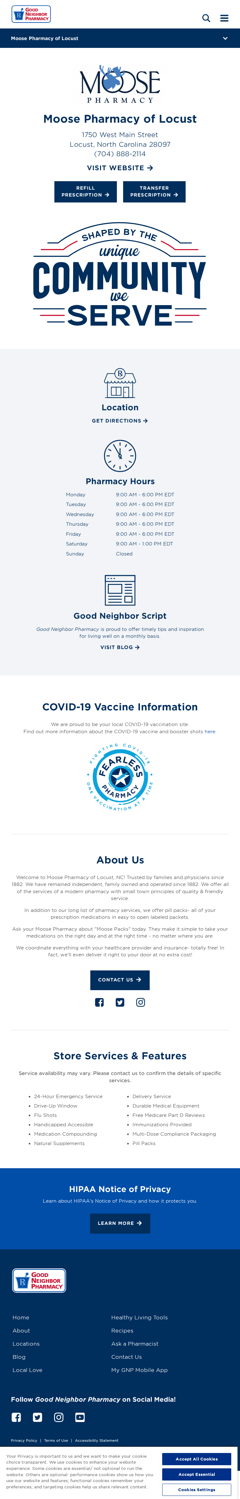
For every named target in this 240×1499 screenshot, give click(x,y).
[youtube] (80, 1416)
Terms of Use (56, 1440)
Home (20, 1317)
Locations (26, 1343)
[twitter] (120, 1003)
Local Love (27, 1369)
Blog (19, 1356)
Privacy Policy (24, 1440)
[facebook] (99, 1003)
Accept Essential (196, 1474)
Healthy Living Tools (139, 1317)
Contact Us (115, 980)
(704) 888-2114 (120, 153)
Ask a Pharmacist (134, 1343)
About (21, 1330)
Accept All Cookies (197, 1458)
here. (211, 731)
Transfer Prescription (150, 191)
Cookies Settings (196, 1489)
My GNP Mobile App (139, 1369)
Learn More (116, 1223)
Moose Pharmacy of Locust (44, 38)
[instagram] (141, 1003)
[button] (206, 18)
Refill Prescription (82, 191)
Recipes (122, 1330)
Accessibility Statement (96, 1440)
